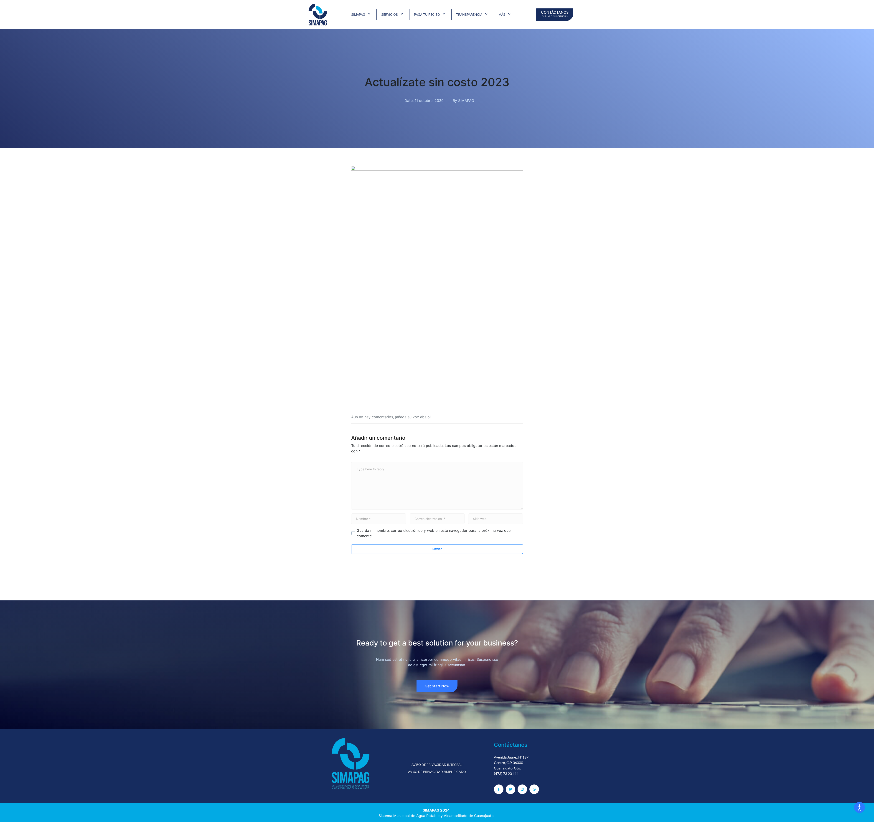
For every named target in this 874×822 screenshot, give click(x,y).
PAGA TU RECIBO (427, 14)
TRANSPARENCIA (469, 14)
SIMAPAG (358, 14)
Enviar (437, 549)
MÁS (501, 14)
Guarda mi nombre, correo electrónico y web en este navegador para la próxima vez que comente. (434, 533)
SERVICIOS (389, 14)
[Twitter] (510, 789)
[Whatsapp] (534, 789)
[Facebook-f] (498, 789)
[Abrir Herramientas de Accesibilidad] (859, 807)
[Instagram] (522, 789)
